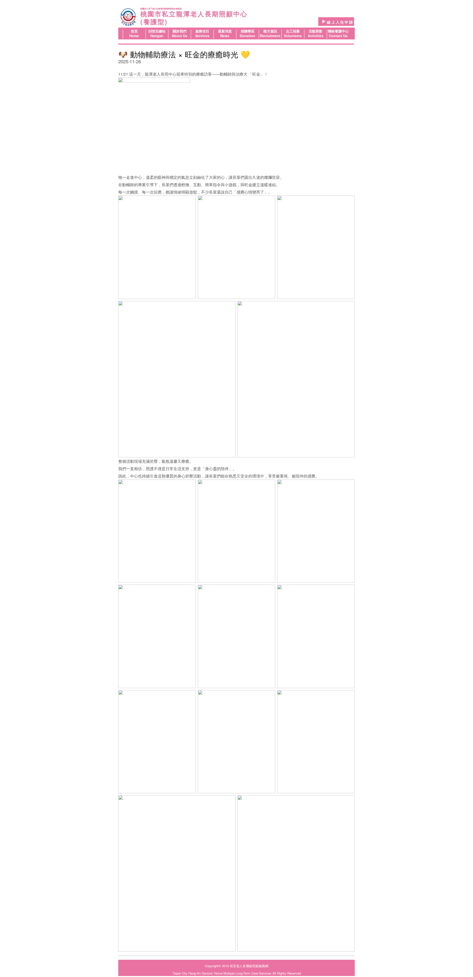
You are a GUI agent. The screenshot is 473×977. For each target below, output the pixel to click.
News (224, 35)
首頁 (134, 31)
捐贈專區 (247, 31)
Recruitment (270, 35)
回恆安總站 (157, 31)
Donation (247, 35)
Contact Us (338, 35)
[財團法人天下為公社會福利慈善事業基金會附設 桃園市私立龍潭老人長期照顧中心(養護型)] (127, 17)
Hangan (156, 35)
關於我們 (179, 31)
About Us (179, 35)
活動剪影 (315, 31)
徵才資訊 (270, 31)
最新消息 (225, 31)
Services (202, 35)
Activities (315, 35)
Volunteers (293, 35)
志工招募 (293, 31)
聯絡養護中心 (338, 31)
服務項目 (202, 31)
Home (134, 35)
